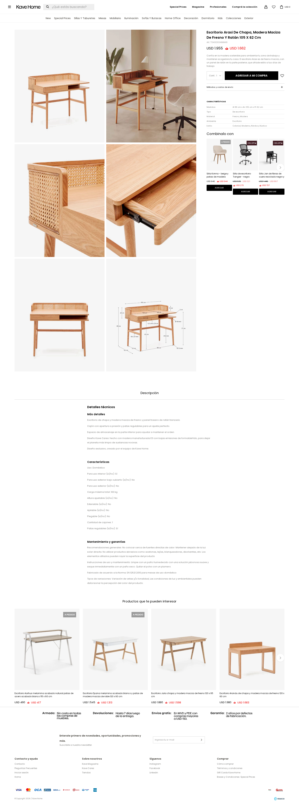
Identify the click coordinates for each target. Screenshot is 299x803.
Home (18, 776)
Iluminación (131, 18)
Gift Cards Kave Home (228, 772)
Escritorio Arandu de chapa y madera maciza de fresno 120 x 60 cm (252, 695)
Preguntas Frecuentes (26, 768)
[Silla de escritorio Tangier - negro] (245, 154)
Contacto (20, 763)
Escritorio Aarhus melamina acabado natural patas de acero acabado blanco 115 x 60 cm (44, 695)
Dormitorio (208, 18)
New (48, 18)
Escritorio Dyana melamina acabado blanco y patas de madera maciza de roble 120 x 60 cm (113, 695)
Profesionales (218, 7)
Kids (220, 18)
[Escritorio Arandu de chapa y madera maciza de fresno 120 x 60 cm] (252, 649)
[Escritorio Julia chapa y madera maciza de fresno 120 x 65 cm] (183, 649)
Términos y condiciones (229, 768)
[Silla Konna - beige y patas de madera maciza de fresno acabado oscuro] (219, 154)
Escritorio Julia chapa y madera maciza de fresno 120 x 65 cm (182, 695)
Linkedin (154, 772)
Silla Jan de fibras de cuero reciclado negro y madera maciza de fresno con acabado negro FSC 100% (271, 175)
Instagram (155, 763)
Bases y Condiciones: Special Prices (236, 776)
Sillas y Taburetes (84, 18)
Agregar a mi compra (251, 75)
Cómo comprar (225, 763)
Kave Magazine (90, 763)
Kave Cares (88, 768)
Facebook (155, 768)
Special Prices (62, 18)
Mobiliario (115, 18)
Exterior (248, 18)
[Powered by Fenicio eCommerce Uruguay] (279, 798)
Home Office (173, 18)
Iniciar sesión (22, 772)
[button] (280, 168)
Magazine (198, 7)
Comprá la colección (244, 7)
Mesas (102, 18)
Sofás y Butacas (151, 18)
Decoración (191, 18)
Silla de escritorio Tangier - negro (242, 175)
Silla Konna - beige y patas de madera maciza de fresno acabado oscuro (217, 175)
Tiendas (86, 772)
